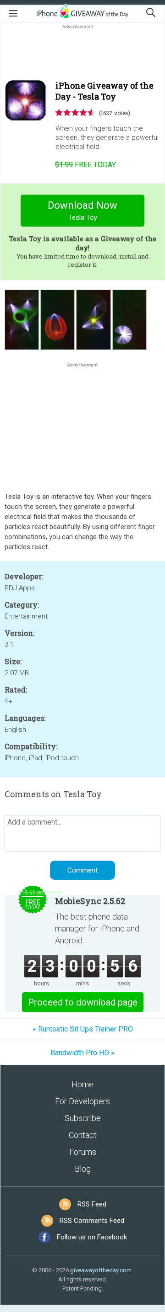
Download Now (82, 211)
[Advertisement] (82, 53)
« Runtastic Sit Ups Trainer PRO (83, 1029)
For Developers (82, 1101)
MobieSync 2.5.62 (90, 900)
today (85, 164)
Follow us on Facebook (92, 1237)
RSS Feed (91, 1204)
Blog (83, 1169)
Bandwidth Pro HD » (82, 1052)
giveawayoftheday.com (101, 1270)
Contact (83, 1135)
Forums (82, 1152)
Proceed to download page (83, 1002)
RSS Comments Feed (92, 1221)
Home (83, 1084)
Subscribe (83, 1118)
